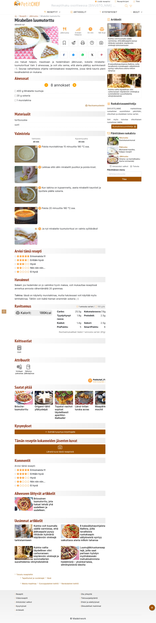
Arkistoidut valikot (120, 166)
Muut (136, 12)
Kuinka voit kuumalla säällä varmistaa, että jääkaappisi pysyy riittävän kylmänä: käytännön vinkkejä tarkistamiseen (36, 533)
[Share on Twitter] (92, 55)
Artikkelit (79, 12)
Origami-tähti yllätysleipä (42, 408)
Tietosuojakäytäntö (89, 598)
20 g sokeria (23, 95)
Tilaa (124, 179)
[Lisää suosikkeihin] (64, 43)
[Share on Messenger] (73, 55)
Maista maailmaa (29, 583)
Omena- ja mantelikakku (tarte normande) (129, 160)
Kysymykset (109, 12)
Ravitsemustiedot (96, 105)
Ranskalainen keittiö (70, 583)
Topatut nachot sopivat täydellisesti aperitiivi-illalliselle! (64, 412)
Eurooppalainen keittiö (49, 583)
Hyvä (33, 264)
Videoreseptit (22, 598)
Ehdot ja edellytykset (90, 602)
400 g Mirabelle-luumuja (30, 91)
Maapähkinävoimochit (103, 408)
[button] (18, 42)
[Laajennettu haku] (131, 6)
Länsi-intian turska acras (82, 408)
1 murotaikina (24, 100)
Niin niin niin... (37, 268)
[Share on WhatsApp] (83, 55)
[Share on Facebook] (64, 55)
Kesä (49, 578)
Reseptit (52, 12)
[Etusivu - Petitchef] (16, 16)
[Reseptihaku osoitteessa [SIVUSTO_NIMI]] (126, 5)
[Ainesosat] (4, 311)
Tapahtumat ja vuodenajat (33, 578)
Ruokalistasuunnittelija (123, 126)
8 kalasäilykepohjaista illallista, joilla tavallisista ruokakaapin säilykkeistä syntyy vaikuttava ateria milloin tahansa (83, 533)
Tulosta (135, 166)
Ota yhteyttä (86, 594)
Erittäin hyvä (37, 260)
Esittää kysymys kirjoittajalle (61, 432)
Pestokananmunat (127, 140)
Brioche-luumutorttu (21, 408)
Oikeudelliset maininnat (91, 606)
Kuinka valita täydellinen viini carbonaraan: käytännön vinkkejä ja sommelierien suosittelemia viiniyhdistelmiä (37, 554)
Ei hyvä (34, 271)
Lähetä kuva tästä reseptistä (60, 452)
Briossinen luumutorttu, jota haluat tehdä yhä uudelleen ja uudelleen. (43, 504)
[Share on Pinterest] (102, 55)
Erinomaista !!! (38, 256)
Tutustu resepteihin (24, 574)
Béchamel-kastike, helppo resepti (127, 151)
